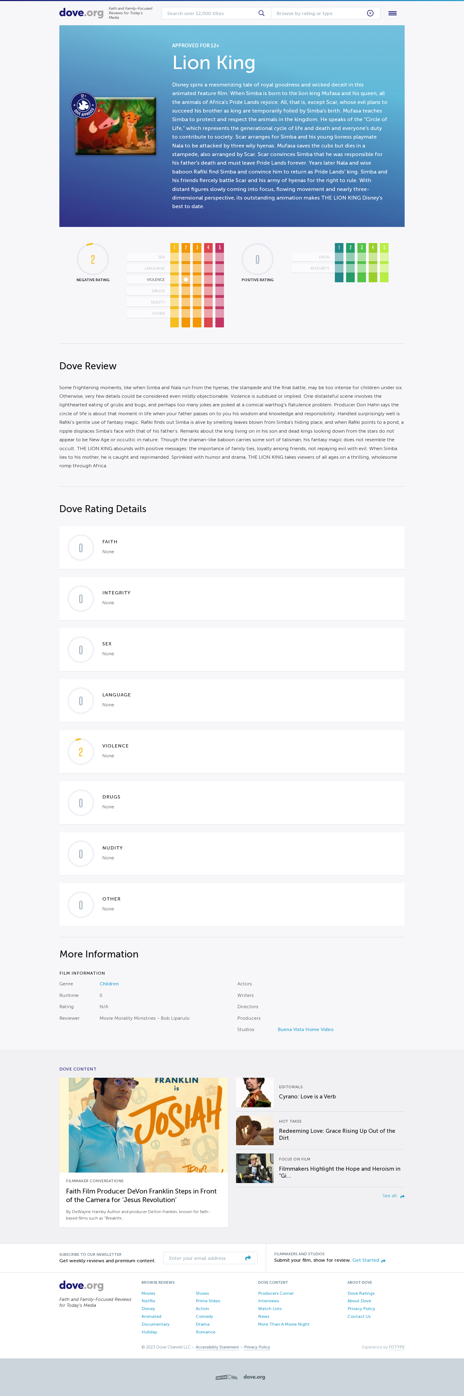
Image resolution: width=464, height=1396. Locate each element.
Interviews (268, 1301)
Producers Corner (276, 1293)
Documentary (155, 1324)
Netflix (148, 1301)
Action (202, 1308)
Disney (148, 1308)
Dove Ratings (361, 1293)
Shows (202, 1293)
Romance (205, 1332)
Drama (202, 1324)
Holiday (149, 1332)
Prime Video (208, 1301)
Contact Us (359, 1316)
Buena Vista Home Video (306, 1029)
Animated (151, 1316)
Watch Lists (270, 1308)
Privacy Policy (361, 1308)
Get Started (365, 1260)
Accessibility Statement (217, 1347)
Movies (148, 1293)
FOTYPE (397, 1347)
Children (109, 983)
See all (390, 1195)
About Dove (359, 1301)
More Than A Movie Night (284, 1324)
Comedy (204, 1316)
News (263, 1316)
